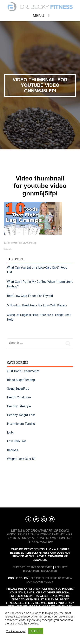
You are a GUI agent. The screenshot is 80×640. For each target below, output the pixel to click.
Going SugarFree (18, 388)
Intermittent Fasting (21, 424)
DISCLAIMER (49, 570)
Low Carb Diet (16, 441)
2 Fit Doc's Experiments (23, 371)
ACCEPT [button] (36, 631)
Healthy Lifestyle (19, 406)
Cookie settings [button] (15, 631)
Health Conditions (19, 397)
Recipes (12, 450)
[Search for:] (35, 343)
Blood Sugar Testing (21, 380)
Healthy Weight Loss (21, 415)
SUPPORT (19, 567)
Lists (10, 432)
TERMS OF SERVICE (39, 567)
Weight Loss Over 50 (21, 459)
